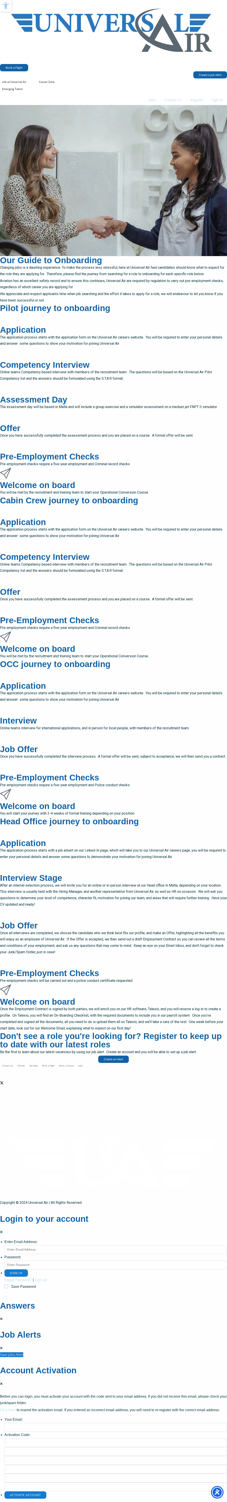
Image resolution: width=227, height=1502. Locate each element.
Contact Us (173, 99)
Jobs (152, 99)
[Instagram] (113, 1104)
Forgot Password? (18, 1279)
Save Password (23, 1286)
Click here (8, 1409)
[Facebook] (113, 1071)
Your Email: (13, 1419)
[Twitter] (113, 1082)
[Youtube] (113, 1115)
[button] (6, 6)
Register (196, 99)
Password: (12, 1257)
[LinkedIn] (113, 1093)
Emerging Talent (12, 89)
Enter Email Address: (20, 1242)
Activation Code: (17, 1435)
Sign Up (41, 1279)
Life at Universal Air (14, 82)
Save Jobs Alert (11, 1354)
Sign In (217, 99)
